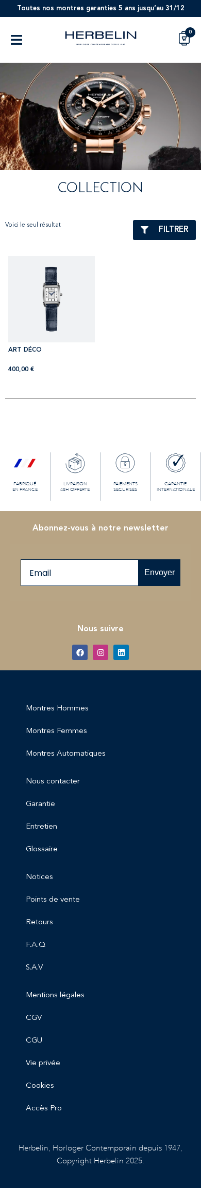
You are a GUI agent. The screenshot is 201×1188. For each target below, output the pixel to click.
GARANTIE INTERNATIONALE (176, 486)
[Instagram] (100, 652)
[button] (16, 40)
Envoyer (159, 572)
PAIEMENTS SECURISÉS (125, 486)
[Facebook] (80, 652)
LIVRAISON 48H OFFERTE (75, 486)
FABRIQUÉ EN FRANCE (25, 486)
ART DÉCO (25, 350)
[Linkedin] (121, 652)
